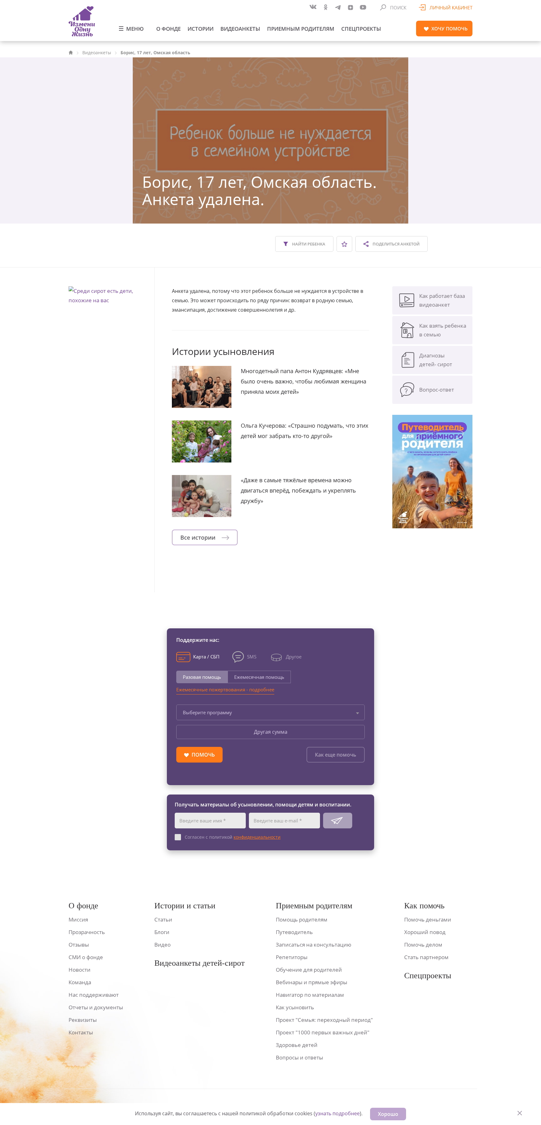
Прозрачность (87, 932)
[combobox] (270, 712)
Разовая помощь (202, 677)
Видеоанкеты (240, 28)
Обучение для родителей (309, 969)
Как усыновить (295, 1007)
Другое (293, 656)
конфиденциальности (257, 837)
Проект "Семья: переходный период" (324, 1019)
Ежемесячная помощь (259, 677)
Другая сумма (270, 731)
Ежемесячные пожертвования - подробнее (225, 689)
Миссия (78, 919)
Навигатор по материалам (310, 994)
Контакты (81, 1032)
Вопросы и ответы (299, 1057)
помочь (449, 28)
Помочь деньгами (427, 919)
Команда (80, 982)
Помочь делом (423, 944)
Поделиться (396, 244)
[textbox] (270, 712)
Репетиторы (291, 957)
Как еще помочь (335, 754)
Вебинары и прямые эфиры (311, 982)
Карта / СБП (206, 656)
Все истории (198, 537)
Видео (162, 944)
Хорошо (388, 1114)
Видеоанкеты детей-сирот (199, 963)
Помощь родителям (301, 919)
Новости (79, 969)
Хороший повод (425, 932)
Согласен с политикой (233, 837)
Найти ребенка (308, 244)
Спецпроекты (361, 28)
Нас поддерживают (94, 994)
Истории (201, 28)
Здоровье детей (296, 1044)
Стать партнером (426, 957)
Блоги (161, 932)
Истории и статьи (184, 905)
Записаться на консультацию (313, 944)
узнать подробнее (337, 1113)
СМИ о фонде (86, 957)
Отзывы (79, 944)
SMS (251, 656)
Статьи (163, 919)
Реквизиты (83, 1019)
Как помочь (424, 905)
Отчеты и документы (96, 1007)
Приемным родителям (300, 28)
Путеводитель (294, 932)
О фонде (168, 28)
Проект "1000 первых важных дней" (322, 1032)
